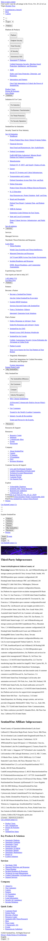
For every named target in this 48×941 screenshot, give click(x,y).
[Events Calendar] (6, 20)
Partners (9, 283)
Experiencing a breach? (13, 10)
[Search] (6, 18)
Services (9, 228)
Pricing (7, 501)
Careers (8, 14)
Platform (9, 26)
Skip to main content (8, 2)
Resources (9, 424)
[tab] (13, 35)
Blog (7, 12)
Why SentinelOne (12, 369)
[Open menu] (2, 507)
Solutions (9, 95)
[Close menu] (2, 509)
